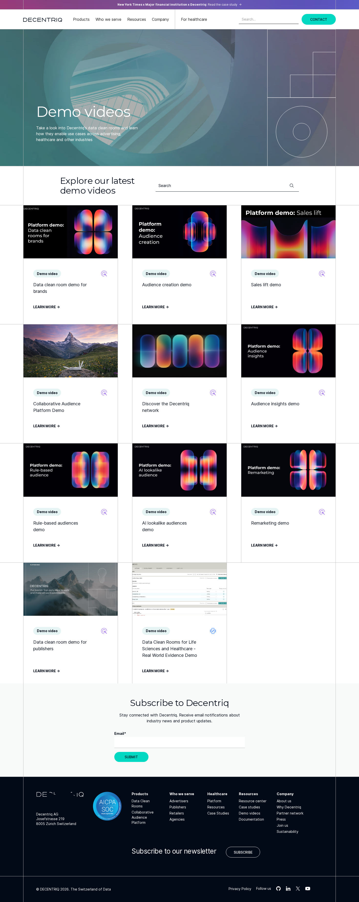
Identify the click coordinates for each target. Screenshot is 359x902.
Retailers (176, 813)
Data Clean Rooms (141, 803)
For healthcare (194, 19)
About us (284, 801)
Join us (282, 825)
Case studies (249, 807)
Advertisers (178, 801)
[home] (42, 19)
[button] (81, 19)
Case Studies (218, 813)
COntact (318, 19)
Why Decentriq (289, 807)
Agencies (177, 819)
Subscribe (243, 852)
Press (281, 819)
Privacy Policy (240, 889)
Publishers (177, 807)
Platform (214, 801)
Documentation (251, 819)
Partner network (290, 813)
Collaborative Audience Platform (143, 817)
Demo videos (249, 813)
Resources (216, 807)
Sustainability (287, 831)
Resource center (252, 801)
